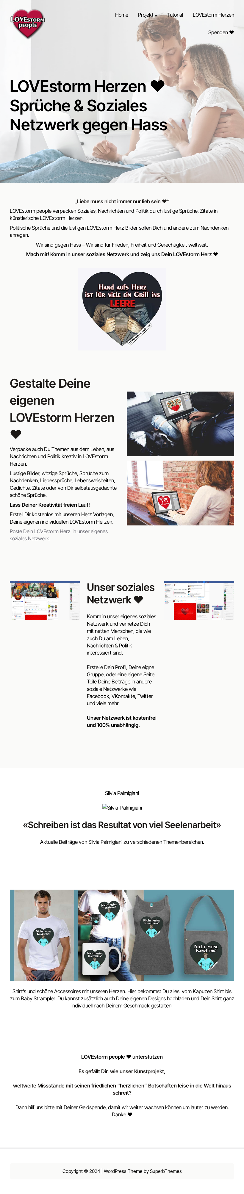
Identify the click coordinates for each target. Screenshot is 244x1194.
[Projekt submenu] (155, 14)
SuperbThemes (166, 1171)
